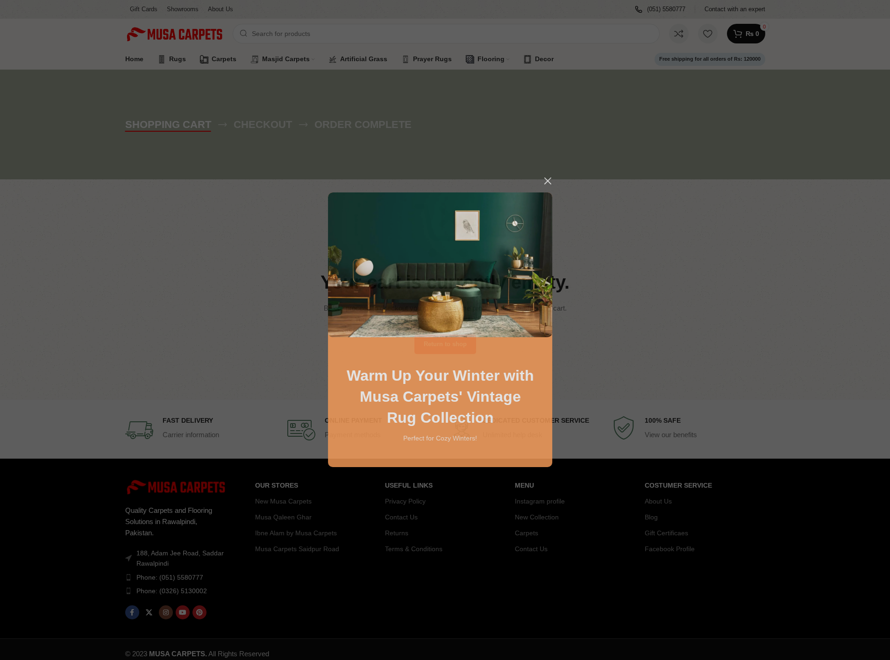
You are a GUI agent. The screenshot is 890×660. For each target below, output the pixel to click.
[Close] (552, 180)
